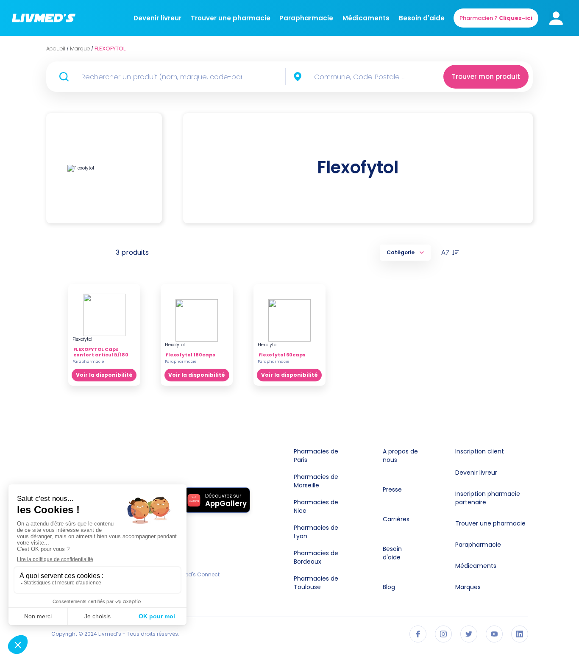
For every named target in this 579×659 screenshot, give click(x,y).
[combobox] (364, 76)
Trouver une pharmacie (230, 18)
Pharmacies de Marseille (316, 481)
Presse (392, 489)
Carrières (396, 519)
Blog (389, 587)
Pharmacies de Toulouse (316, 582)
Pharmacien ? (495, 18)
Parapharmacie (306, 18)
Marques (468, 587)
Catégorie (401, 252)
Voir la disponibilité (104, 374)
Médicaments (366, 18)
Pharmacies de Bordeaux (316, 557)
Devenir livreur (157, 18)
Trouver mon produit (486, 76)
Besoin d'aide (422, 18)
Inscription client (479, 451)
